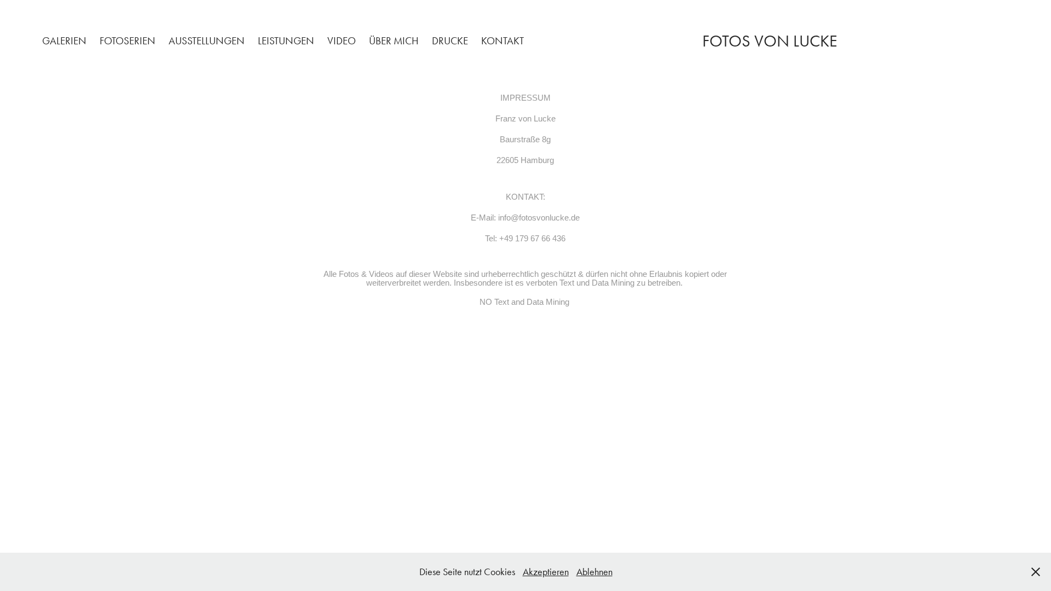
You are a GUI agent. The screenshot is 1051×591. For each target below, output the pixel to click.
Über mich (394, 40)
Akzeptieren (546, 572)
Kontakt (502, 40)
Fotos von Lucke (769, 41)
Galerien (64, 40)
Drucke (450, 40)
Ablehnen (594, 572)
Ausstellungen (207, 40)
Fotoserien (127, 40)
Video (341, 40)
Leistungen (286, 40)
